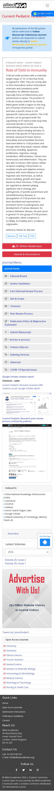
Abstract (11, 236)
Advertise (15, 362)
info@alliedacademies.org (21, 757)
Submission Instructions (13, 711)
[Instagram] (37, 769)
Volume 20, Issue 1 (15, 563)
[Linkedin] (30, 769)
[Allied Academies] (14, 5)
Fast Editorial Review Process (26, 291)
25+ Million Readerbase (28, 246)
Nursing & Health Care (17, 687)
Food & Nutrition (14, 659)
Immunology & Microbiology (20, 673)
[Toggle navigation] (47, 6)
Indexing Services (19, 354)
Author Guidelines (20, 283)
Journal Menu (12, 262)
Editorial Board (18, 276)
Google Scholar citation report (18, 377)
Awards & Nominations (27, 254)
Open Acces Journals (12, 707)
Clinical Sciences (14, 655)
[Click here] (27, 403)
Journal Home (12, 268)
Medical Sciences (14, 678)
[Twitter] (23, 769)
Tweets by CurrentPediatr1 (15, 632)
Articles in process (20, 339)
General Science (14, 664)
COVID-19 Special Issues (23, 369)
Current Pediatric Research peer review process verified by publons (22, 420)
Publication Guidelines (12, 716)
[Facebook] (16, 769)
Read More (13, 533)
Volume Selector (19, 347)
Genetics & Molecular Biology (20, 668)
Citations (15, 306)
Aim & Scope (17, 298)
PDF (32, 236)
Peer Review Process (21, 313)
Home (5, 703)
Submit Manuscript (20, 332)
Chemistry (11, 645)
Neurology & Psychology (18, 682)
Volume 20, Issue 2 (15, 559)
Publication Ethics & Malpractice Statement (25, 323)
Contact (6, 720)
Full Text (23, 236)
